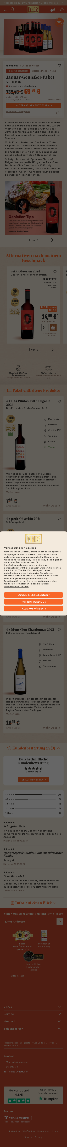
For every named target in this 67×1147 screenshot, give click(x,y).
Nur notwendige (33, 602)
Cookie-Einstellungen (33, 595)
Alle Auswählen (33, 608)
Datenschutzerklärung (16, 586)
